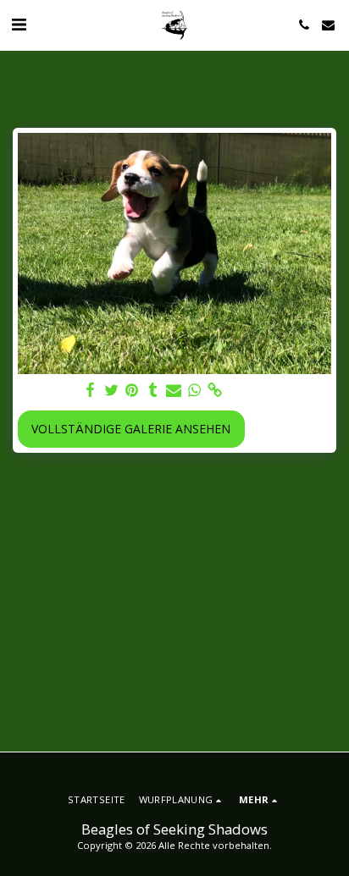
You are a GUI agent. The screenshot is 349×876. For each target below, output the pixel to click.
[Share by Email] (173, 390)
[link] (215, 390)
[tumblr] (153, 390)
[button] (18, 24)
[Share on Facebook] (90, 390)
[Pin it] (132, 390)
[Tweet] (111, 390)
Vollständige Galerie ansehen (130, 429)
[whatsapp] (194, 390)
